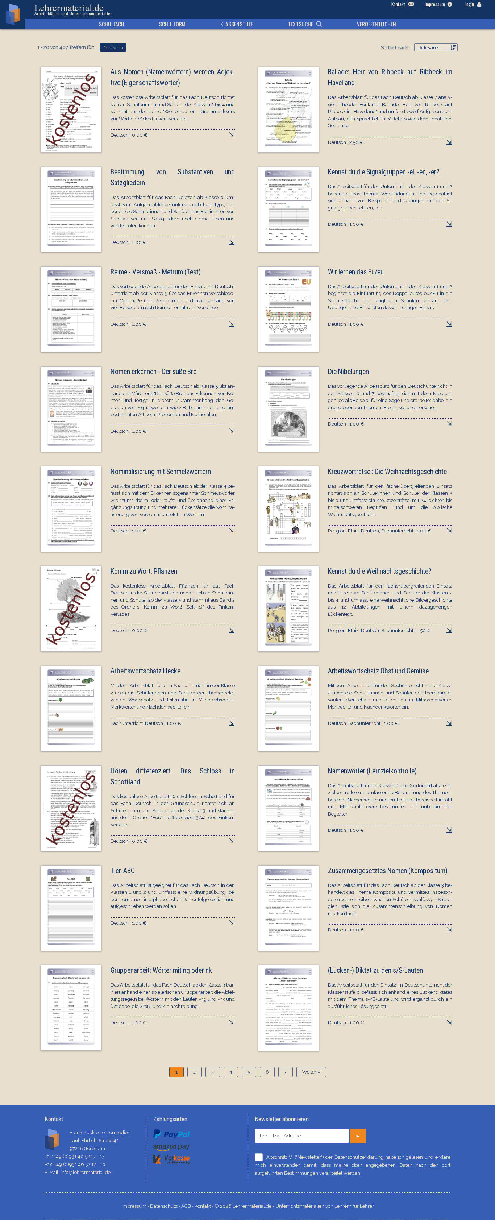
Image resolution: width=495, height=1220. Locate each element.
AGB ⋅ (188, 1206)
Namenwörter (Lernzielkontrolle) (372, 771)
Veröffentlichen (376, 24)
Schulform (172, 24)
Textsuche (300, 24)
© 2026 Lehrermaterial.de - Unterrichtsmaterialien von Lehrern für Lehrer (294, 1206)
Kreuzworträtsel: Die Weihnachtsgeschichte (387, 472)
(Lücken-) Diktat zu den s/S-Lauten (375, 970)
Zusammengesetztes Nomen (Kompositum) (388, 871)
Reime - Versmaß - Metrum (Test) (156, 272)
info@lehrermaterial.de (86, 1172)
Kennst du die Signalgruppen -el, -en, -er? (384, 172)
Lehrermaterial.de (73, 9)
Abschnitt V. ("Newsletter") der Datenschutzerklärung (324, 1157)
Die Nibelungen (348, 372)
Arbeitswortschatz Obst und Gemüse (378, 671)
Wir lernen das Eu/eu (356, 272)
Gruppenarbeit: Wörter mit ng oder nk (161, 970)
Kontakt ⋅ (205, 1206)
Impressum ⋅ (135, 1206)
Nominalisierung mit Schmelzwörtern (161, 472)
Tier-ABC (123, 871)
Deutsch (113, 47)
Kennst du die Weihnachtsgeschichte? (380, 571)
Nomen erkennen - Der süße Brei (154, 372)
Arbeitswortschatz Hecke (145, 671)
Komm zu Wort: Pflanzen (144, 571)
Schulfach (111, 24)
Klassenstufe (236, 24)
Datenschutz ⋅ (165, 1206)
